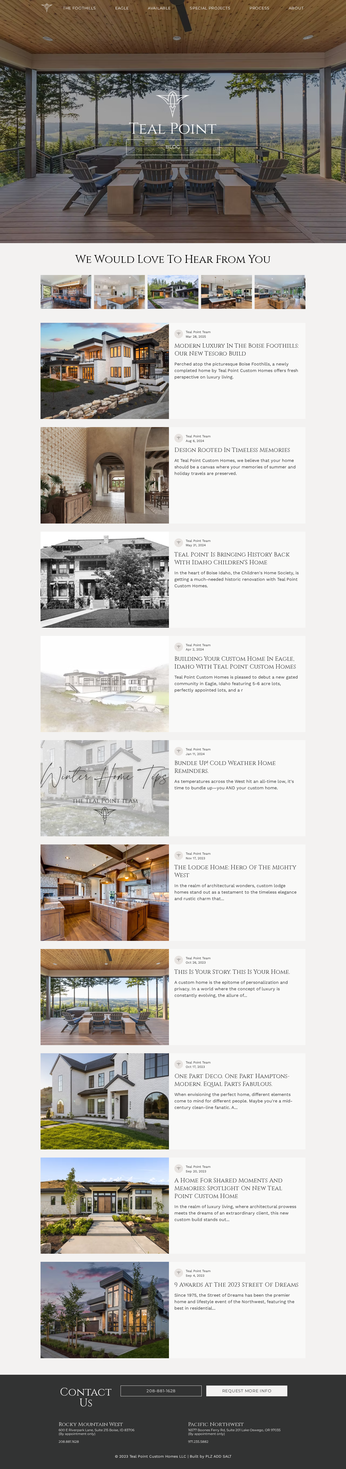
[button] (130, 8)
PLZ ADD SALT (218, 1456)
